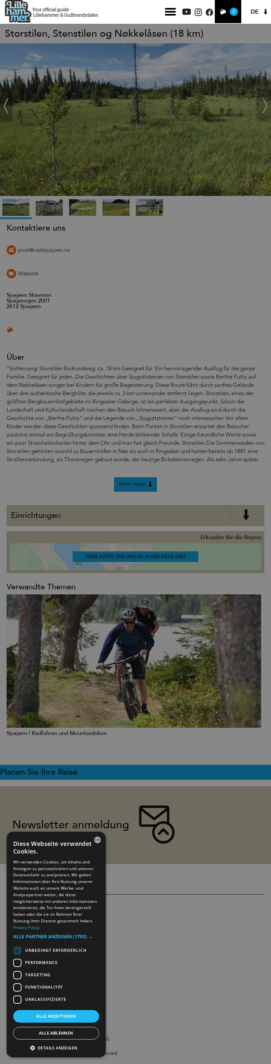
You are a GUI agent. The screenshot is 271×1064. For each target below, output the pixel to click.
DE (254, 11)
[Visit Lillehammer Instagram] (198, 14)
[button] (56, 936)
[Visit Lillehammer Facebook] (209, 14)
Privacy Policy (26, 927)
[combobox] (97, 840)
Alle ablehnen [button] (56, 1033)
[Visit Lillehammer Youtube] (186, 13)
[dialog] (56, 944)
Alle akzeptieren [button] (56, 1016)
